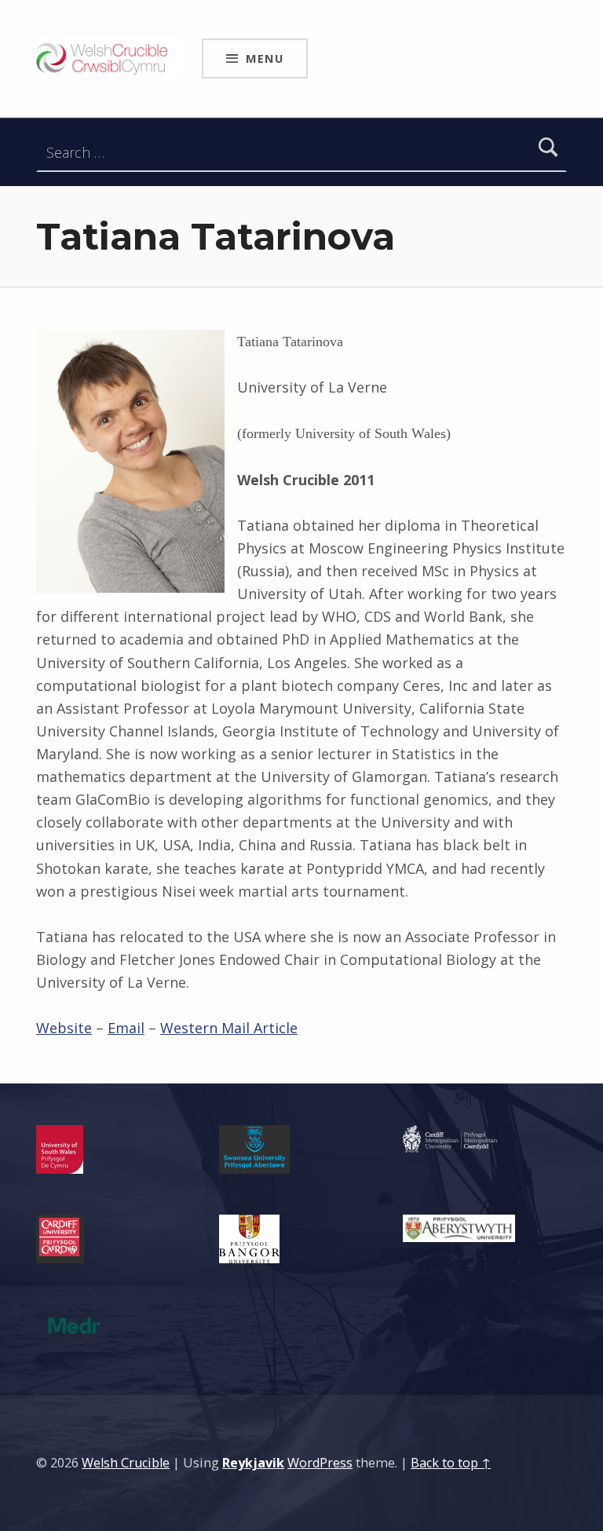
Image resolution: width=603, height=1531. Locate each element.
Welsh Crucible (126, 1462)
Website (64, 1027)
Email (126, 1027)
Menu (264, 58)
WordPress (320, 1462)
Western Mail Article (229, 1027)
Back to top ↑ (451, 1462)
